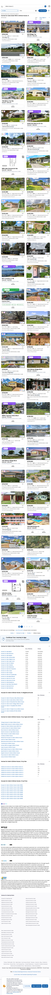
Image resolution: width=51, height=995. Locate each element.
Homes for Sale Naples (6, 655)
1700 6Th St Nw (5, 619)
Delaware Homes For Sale (7, 915)
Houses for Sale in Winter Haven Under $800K (12, 798)
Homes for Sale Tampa (6, 672)
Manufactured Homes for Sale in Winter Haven (12, 741)
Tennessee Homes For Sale (7, 947)
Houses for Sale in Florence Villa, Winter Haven (12, 698)
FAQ (14, 962)
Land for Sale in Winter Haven (8, 739)
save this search (19, 630)
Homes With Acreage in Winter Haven (10, 745)
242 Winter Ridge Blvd (32, 441)
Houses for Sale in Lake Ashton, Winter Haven (12, 700)
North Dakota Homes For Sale (32, 923)
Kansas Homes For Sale (31, 900)
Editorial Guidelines (36, 965)
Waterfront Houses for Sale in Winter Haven (11, 737)
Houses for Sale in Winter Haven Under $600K (12, 794)
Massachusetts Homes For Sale (32, 908)
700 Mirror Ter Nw (31, 81)
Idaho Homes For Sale (6, 923)
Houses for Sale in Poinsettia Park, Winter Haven (12, 702)
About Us (37, 962)
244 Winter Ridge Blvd (7, 372)
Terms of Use (6, 964)
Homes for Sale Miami (6, 651)
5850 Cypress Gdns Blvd (33, 395)
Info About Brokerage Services (20, 971)
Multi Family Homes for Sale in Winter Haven (11, 749)
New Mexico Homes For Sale (7, 932)
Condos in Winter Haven (7, 735)
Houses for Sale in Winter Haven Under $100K (12, 785)
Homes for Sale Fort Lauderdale (8, 674)
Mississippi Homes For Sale (31, 917)
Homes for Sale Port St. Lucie (8, 678)
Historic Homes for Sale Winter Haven (10, 732)
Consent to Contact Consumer (40, 964)
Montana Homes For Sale (31, 919)
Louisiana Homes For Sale (31, 906)
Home (12, 633)
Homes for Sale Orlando (7, 665)
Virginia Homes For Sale (6, 951)
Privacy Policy (13, 964)
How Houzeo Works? (25, 962)
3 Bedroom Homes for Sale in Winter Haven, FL (12, 770)
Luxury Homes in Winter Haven (8, 756)
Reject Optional (36, 986)
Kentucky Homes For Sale (31, 904)
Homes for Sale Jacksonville (8, 657)
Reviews (33, 962)
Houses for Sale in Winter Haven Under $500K (12, 792)
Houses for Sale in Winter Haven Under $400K (12, 791)
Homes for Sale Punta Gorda (8, 680)
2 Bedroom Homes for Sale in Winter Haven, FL (12, 768)
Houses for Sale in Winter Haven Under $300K (12, 789)
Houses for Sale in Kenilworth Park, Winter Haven (11, 711)
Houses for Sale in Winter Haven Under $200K (12, 787)
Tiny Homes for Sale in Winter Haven (9, 755)
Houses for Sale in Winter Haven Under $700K (12, 796)
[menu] (1, 6)
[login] (49, 6)
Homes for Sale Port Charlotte (8, 669)
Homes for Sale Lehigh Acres (8, 659)
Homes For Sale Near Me (6, 898)
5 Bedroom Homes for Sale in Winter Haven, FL (12, 774)
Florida (29, 633)
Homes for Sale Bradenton (7, 682)
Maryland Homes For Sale (31, 910)
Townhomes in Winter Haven (8, 743)
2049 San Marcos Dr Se (7, 126)
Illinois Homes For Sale (30, 898)
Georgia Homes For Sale (6, 919)
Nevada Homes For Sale (6, 934)
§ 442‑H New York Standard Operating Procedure (25, 974)
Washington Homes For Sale (7, 955)
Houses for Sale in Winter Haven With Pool (11, 726)
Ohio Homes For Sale (5, 938)
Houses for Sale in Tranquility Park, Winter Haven (11, 706)
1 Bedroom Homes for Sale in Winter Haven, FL (12, 766)
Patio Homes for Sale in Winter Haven (10, 733)
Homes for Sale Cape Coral (7, 661)
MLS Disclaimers (28, 965)
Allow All (45, 986)
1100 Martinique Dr (6, 529)
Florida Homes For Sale (6, 917)
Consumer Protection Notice (34, 971)
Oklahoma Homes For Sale (7, 940)
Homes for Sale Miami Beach (8, 676)
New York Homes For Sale (6, 936)
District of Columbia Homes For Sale (9, 913)
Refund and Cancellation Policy (17, 965)
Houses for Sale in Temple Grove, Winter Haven (12, 709)
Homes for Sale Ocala (6, 670)
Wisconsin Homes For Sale (7, 957)
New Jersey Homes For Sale (7, 930)
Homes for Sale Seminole (7, 688)
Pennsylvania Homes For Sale (7, 942)
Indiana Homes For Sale (31, 902)
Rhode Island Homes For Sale (7, 943)
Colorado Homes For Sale (7, 910)
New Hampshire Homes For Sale (33, 925)
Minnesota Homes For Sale (31, 913)
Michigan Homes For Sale (31, 911)
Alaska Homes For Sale (6, 900)
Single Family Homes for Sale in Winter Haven (12, 724)
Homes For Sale (20, 633)
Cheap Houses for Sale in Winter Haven (10, 722)
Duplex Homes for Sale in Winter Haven (10, 753)
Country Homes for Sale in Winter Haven (10, 728)
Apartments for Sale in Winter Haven (10, 751)
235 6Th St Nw (30, 574)
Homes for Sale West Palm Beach (9, 684)
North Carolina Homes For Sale (32, 921)
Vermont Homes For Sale (6, 953)
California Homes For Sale (7, 908)
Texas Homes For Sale (6, 949)
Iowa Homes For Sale (5, 921)
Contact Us (44, 962)
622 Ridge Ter (5, 37)
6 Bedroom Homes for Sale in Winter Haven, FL (12, 776)
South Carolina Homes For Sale (8, 945)
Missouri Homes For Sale (31, 915)
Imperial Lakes (30, 282)
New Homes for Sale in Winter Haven (10, 730)
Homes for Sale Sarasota (7, 653)
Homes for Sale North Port (7, 686)
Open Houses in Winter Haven (8, 747)
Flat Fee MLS (9, 962)
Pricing (5, 962)
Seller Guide (18, 962)
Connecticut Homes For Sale (7, 911)
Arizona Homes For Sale (6, 906)
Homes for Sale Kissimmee (7, 667)
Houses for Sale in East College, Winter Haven (12, 703)
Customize (27, 986)
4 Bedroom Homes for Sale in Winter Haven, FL (12, 772)
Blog (41, 962)
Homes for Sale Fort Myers (7, 663)
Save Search (43, 10)
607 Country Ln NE (31, 259)
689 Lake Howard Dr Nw (33, 149)
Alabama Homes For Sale (6, 902)
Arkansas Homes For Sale (6, 904)
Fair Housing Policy (20, 964)
